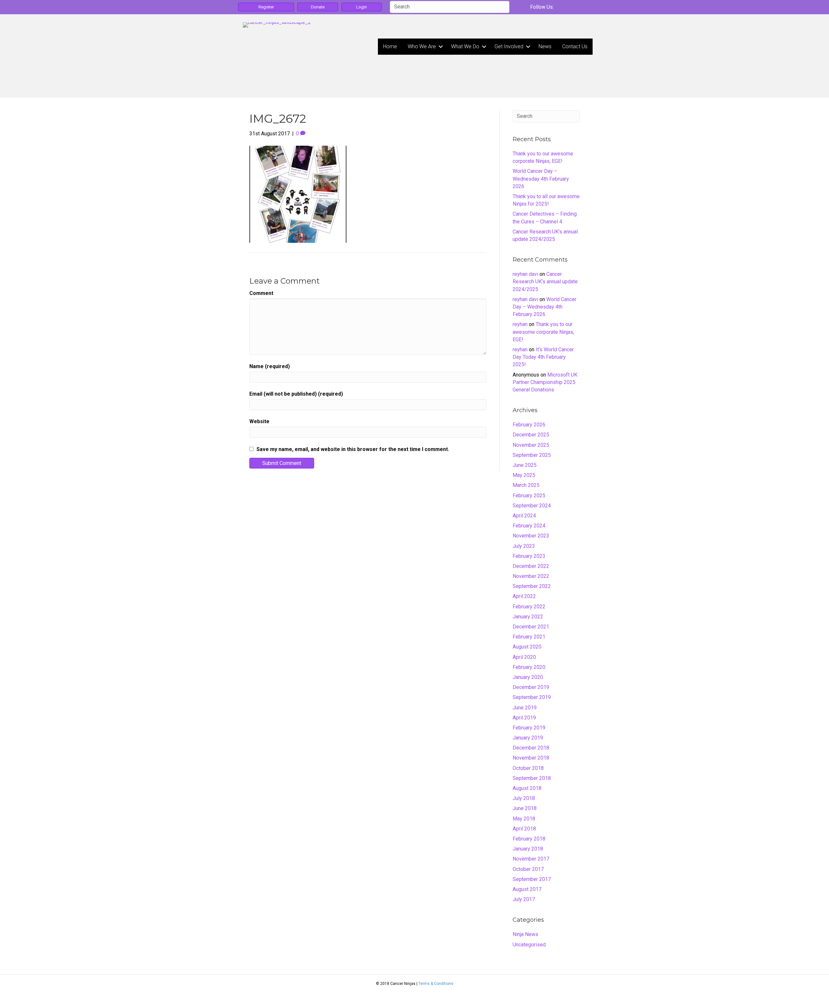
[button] (441, 47)
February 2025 (529, 495)
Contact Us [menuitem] (574, 46)
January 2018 (528, 849)
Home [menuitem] (390, 46)
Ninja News (525, 934)
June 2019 (525, 708)
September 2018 (532, 778)
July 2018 (524, 798)
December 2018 (531, 748)
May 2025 (524, 475)
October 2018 (528, 768)
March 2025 (526, 485)
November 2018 (531, 758)
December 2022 (531, 566)
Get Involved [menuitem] (508, 46)
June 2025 (525, 465)
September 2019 (532, 697)
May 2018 (524, 819)
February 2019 (529, 728)
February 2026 (529, 425)
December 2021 (531, 627)
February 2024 (529, 526)
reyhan (520, 324)
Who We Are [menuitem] (422, 46)
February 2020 (529, 667)
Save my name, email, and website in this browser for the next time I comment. (352, 449)
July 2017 (524, 899)
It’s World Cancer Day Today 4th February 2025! (543, 356)
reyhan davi (525, 274)
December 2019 (531, 687)
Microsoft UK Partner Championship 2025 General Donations (545, 382)
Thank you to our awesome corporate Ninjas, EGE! (543, 331)
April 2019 (524, 718)
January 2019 (528, 738)
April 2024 (524, 516)
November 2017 (531, 859)
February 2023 (529, 556)
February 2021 (529, 637)
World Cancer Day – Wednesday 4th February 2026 (541, 178)
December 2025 (531, 435)
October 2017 (528, 869)
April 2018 (524, 829)
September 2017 (532, 879)
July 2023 (524, 546)
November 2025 (531, 445)
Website (259, 421)
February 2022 (529, 607)
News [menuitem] (545, 46)
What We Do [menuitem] (465, 46)
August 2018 (527, 788)
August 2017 (527, 889)
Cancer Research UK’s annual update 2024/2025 (545, 281)
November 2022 (531, 576)
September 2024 (532, 505)
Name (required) (269, 366)
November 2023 (531, 536)
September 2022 (532, 586)
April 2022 (524, 596)
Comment (261, 293)
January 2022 (528, 617)
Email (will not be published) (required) (296, 394)
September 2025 (532, 455)
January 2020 (528, 677)
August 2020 (527, 647)
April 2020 (524, 657)
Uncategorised (529, 945)
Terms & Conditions (435, 983)
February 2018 (529, 839)
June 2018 (525, 808)
